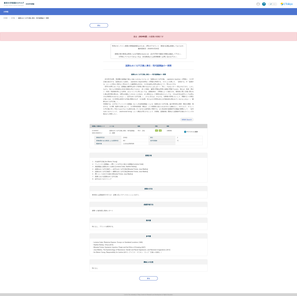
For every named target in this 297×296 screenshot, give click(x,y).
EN (274, 4)
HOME (5, 18)
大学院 (13, 18)
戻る (98, 25)
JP (271, 4)
